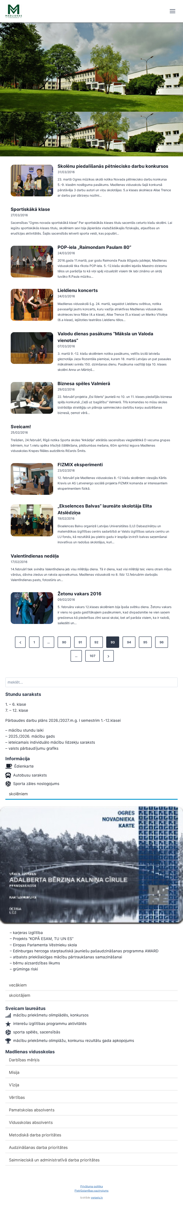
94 (129, 642)
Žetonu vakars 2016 (79, 593)
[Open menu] (172, 11)
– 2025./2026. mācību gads (30, 736)
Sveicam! (21, 426)
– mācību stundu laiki (24, 730)
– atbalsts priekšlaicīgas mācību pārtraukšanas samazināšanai (66, 957)
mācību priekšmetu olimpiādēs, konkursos (51, 1015)
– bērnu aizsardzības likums (35, 963)
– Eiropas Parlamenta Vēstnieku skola (43, 945)
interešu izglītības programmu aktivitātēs (50, 1023)
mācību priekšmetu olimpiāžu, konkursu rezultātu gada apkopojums (73, 1040)
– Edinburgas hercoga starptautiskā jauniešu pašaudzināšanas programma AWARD (84, 951)
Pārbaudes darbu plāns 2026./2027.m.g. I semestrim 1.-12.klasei (63, 720)
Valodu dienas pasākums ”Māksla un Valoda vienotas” (105, 337)
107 (92, 656)
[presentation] (32, 180)
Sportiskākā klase (30, 209)
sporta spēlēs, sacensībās (36, 1032)
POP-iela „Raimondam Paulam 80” (94, 247)
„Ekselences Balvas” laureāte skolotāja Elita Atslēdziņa (105, 509)
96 (162, 642)
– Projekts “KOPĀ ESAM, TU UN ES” (41, 938)
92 (96, 642)
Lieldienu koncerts (78, 290)
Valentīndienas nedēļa (35, 556)
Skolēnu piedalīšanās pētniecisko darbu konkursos (113, 166)
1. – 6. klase (15, 704)
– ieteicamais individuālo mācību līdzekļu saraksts (50, 742)
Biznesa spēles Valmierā (84, 383)
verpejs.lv (97, 1197)
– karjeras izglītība (26, 932)
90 (64, 642)
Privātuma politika (91, 1186)
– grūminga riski (24, 969)
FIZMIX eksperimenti (80, 464)
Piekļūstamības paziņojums (91, 1190)
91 (80, 642)
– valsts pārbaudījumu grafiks (31, 748)
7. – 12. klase (16, 710)
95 (145, 642)
